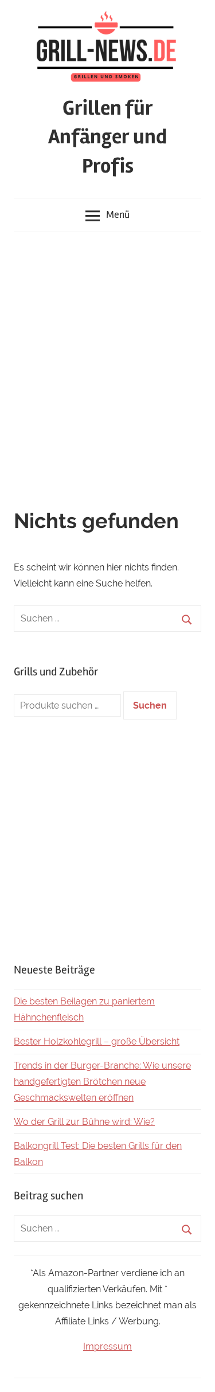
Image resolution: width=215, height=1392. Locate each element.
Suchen (150, 705)
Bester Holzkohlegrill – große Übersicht (96, 1041)
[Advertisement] (107, 353)
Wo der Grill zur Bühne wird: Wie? (84, 1121)
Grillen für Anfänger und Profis (107, 137)
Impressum (107, 1346)
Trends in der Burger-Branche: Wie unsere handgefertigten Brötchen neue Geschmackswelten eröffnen (102, 1081)
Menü (118, 214)
